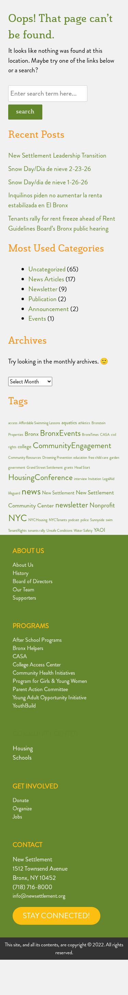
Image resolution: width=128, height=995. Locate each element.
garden (114, 457)
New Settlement (58, 492)
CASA (105, 434)
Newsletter (42, 289)
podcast (73, 520)
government (16, 467)
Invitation (94, 478)
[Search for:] (47, 93)
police (85, 520)
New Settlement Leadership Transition (57, 155)
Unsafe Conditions (59, 530)
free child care (98, 457)
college (24, 446)
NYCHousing (37, 520)
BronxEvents (60, 433)
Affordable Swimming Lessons (39, 423)
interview (80, 478)
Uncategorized (47, 269)
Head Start (82, 467)
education (80, 457)
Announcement (48, 309)
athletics (84, 423)
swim (109, 520)
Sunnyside (97, 520)
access (12, 423)
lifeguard (14, 493)
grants (68, 467)
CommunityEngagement (72, 445)
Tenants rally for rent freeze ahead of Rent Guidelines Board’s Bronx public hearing (61, 223)
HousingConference (40, 477)
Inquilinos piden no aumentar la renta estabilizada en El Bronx (55, 200)
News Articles (46, 279)
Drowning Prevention (57, 457)
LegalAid (108, 478)
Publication (42, 299)
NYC (17, 518)
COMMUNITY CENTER (45, 733)
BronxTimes (90, 434)
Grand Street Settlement (45, 467)
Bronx (32, 434)
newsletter (71, 505)
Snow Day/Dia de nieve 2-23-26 (49, 168)
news (31, 491)
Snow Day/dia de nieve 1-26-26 (48, 182)
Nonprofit (102, 505)
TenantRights (17, 530)
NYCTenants (58, 520)
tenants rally (36, 530)
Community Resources (24, 457)
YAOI (99, 530)
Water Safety (83, 530)
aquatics (69, 422)
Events (37, 318)
